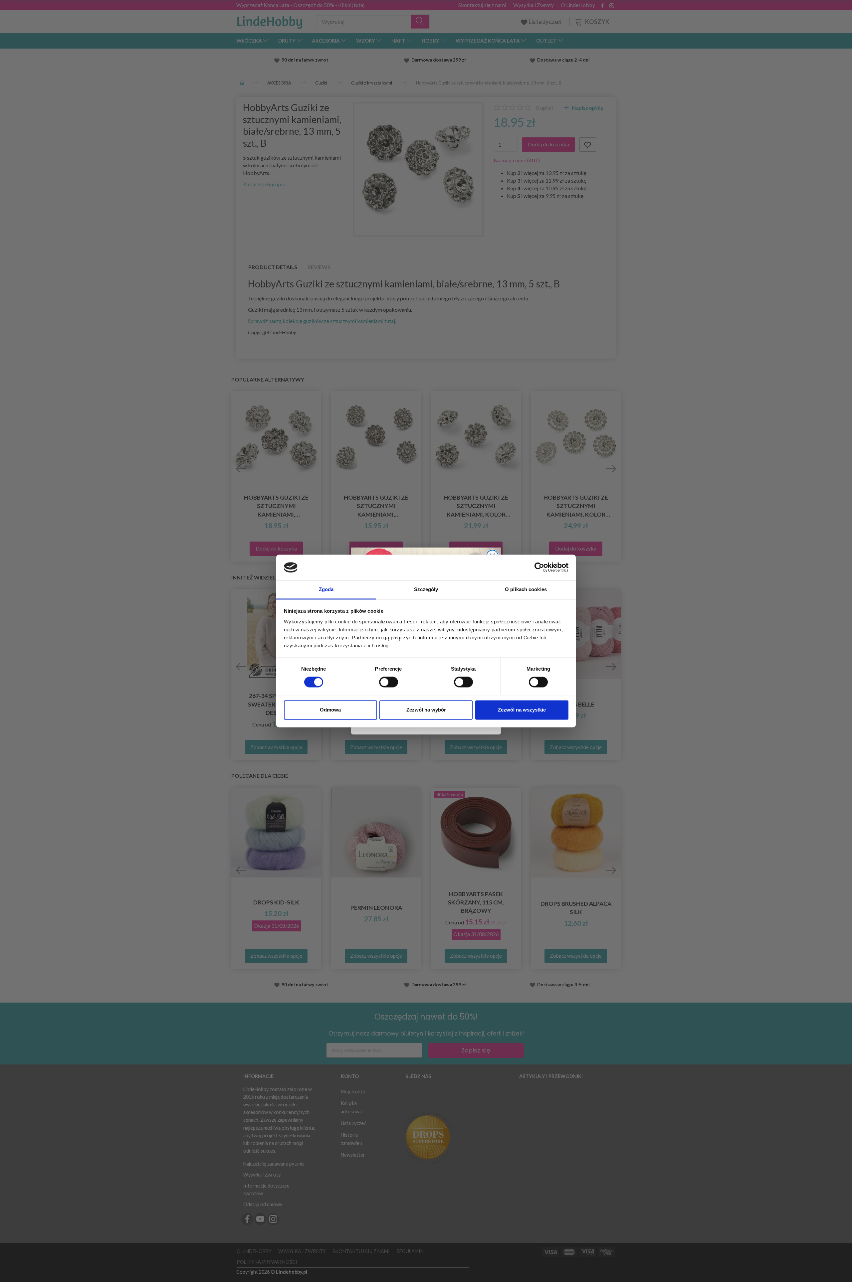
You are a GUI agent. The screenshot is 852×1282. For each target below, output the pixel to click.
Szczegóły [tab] (426, 589)
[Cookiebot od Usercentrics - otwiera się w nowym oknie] (539, 567)
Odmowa (330, 710)
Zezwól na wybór (426, 710)
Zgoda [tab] (326, 589)
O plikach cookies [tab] (526, 589)
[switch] (388, 682)
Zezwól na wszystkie (522, 710)
